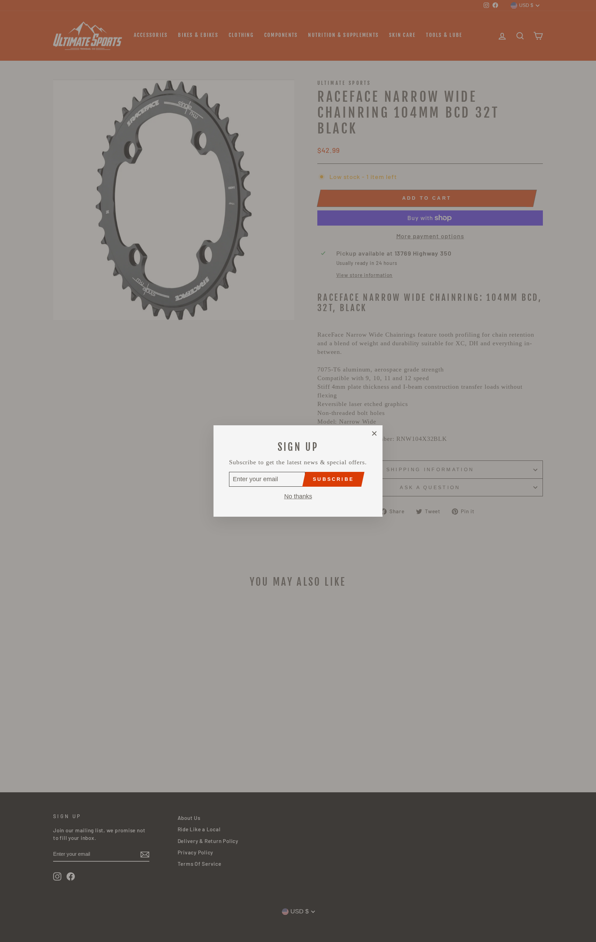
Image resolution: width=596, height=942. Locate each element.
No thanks (298, 496)
